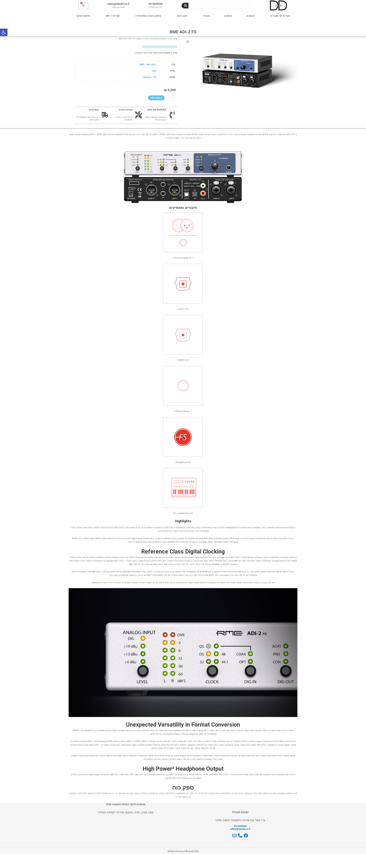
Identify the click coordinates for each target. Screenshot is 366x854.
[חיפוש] (185, 5)
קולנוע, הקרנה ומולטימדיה (148, 16)
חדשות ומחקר (83, 16)
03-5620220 (155, 3)
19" (154, 77)
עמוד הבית (172, 39)
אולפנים (228, 16)
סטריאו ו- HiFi (113, 16)
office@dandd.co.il (240, 829)
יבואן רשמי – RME (147, 64)
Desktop (147, 77)
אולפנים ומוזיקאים (158, 39)
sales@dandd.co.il (118, 3)
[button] (3, 32)
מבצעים (250, 16)
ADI (154, 70)
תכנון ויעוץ (182, 16)
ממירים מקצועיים (141, 39)
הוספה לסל (156, 97)
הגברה (206, 16)
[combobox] (219, 5)
